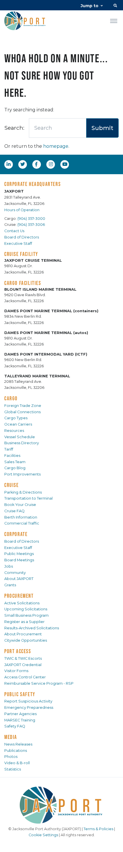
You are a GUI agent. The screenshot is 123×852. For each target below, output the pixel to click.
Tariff (8, 449)
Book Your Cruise (20, 504)
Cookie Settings (43, 835)
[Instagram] (51, 164)
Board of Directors (21, 237)
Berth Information (20, 517)
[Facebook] (36, 164)
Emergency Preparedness (28, 707)
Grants (10, 585)
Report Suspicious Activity (28, 701)
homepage (55, 146)
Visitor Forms (16, 671)
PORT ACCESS (17, 651)
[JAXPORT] (61, 805)
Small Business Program (26, 615)
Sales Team (14, 462)
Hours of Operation (21, 210)
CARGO (11, 398)
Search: (14, 127)
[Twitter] (23, 164)
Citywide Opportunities (25, 640)
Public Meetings (19, 554)
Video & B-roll (17, 763)
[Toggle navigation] (114, 20)
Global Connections (22, 412)
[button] (115, 6)
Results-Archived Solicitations (31, 628)
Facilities (12, 455)
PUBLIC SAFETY (19, 694)
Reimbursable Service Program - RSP (39, 683)
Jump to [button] (89, 5)
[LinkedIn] (9, 164)
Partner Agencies (20, 714)
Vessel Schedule (19, 437)
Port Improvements (22, 474)
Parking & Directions (23, 492)
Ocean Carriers (18, 424)
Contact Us (14, 231)
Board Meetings (19, 560)
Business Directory (21, 443)
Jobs (8, 566)
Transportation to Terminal (28, 498)
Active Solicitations (21, 603)
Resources (14, 430)
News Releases (18, 744)
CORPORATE (15, 534)
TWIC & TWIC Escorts (23, 658)
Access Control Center (25, 677)
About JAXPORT (18, 579)
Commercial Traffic (21, 523)
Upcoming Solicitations (25, 609)
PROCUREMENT (19, 596)
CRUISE (11, 485)
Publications (15, 750)
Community (15, 572)
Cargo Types (15, 418)
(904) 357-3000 (31, 218)
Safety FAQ (14, 726)
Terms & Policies (98, 829)
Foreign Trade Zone (22, 405)
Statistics (12, 769)
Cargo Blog (14, 468)
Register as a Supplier (24, 622)
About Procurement (23, 634)
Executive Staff (18, 243)
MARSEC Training (19, 720)
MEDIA (10, 737)
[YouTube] (65, 164)
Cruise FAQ (14, 511)
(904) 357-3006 (31, 224)
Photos (10, 756)
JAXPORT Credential (22, 665)
